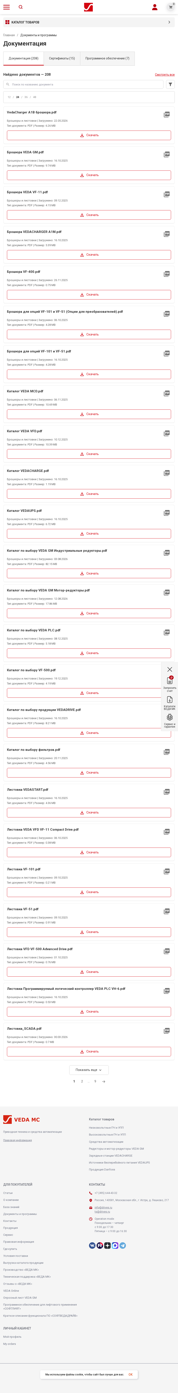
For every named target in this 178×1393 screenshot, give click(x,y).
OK (131, 1374)
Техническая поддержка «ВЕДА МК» (27, 1276)
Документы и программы (20, 1214)
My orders (9, 1344)
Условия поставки (15, 1255)
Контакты (9, 1221)
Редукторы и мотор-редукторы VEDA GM (116, 1148)
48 (34, 97)
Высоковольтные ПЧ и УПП (107, 1134)
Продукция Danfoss (102, 1169)
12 (9, 97)
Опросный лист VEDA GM (20, 1297)
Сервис (8, 1234)
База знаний (11, 1207)
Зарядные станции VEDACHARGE (110, 1155)
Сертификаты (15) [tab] (62, 58)
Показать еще (89, 1070)
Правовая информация (17, 1140)
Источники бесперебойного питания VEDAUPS (119, 1162)
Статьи (8, 1193)
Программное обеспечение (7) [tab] (107, 58)
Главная (9, 35)
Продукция (10, 1227)
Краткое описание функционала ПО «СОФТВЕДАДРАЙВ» (40, 1315)
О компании (11, 1199)
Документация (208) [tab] (23, 58)
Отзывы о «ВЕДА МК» (17, 1283)
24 (17, 97)
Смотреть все (165, 74)
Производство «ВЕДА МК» (21, 1269)
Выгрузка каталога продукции (23, 1262)
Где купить (10, 1249)
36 (26, 97)
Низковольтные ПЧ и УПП (106, 1127)
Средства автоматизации (106, 1141)
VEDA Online (11, 1290)
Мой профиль (12, 1336)
